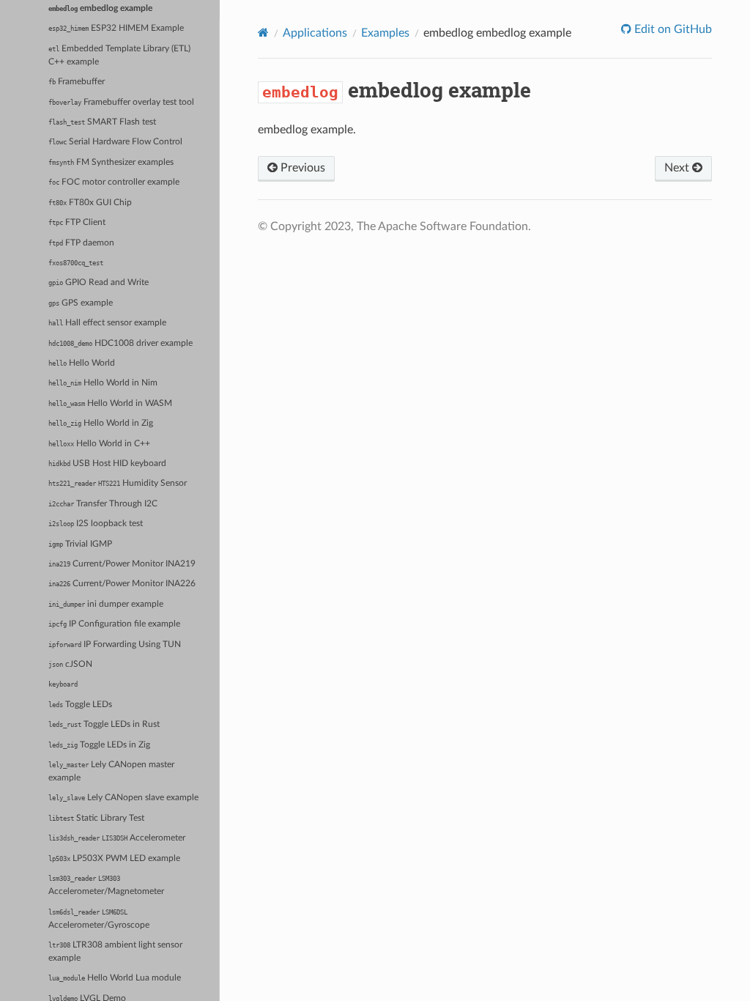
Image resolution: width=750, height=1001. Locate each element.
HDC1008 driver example (120, 343)
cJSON (70, 664)
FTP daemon (81, 243)
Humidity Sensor (117, 483)
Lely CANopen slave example (123, 798)
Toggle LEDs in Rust (104, 724)
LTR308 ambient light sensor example (115, 951)
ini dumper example (105, 604)
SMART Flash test (102, 122)
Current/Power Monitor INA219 (122, 564)
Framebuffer (76, 82)
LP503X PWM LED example (114, 858)
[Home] (263, 32)
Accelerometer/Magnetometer (106, 885)
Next (678, 168)
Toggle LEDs (80, 705)
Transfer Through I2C (102, 504)
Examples (385, 33)
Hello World (81, 363)
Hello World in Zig (100, 423)
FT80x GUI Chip (90, 203)
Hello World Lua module (114, 978)
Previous (301, 168)
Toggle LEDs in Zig (99, 745)
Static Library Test (96, 818)
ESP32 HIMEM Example (116, 28)
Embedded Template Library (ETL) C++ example (119, 55)
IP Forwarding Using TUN (114, 644)
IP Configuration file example (114, 624)
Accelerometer (116, 838)
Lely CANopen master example (111, 771)
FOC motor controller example (113, 182)
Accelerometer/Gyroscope (98, 919)
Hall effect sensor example (107, 323)
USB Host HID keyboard (107, 463)
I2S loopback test (95, 524)
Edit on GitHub (671, 29)
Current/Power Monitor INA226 (122, 584)
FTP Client (76, 222)
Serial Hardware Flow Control (115, 142)
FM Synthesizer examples (111, 162)
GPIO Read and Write (98, 282)
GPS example (80, 303)
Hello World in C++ (99, 444)
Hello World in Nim (102, 383)
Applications (315, 33)
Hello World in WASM (110, 403)
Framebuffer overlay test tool (121, 102)
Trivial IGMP (80, 544)
